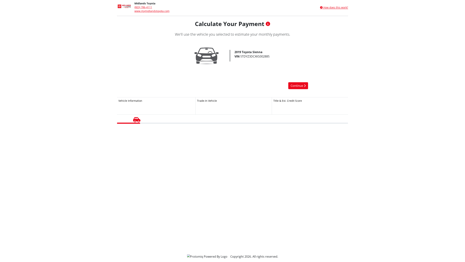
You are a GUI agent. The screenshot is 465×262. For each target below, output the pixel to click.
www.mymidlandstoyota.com (151, 11)
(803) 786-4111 (143, 7)
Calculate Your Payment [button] (230, 24)
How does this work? (335, 7)
